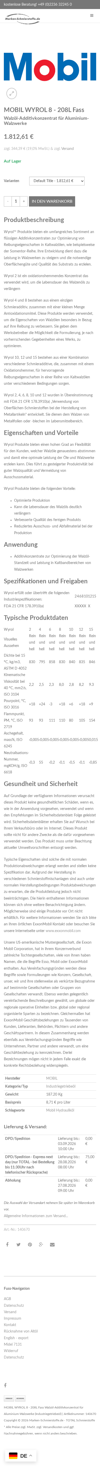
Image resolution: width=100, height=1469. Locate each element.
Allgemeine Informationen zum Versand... (36, 1216)
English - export (16, 1338)
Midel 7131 (13, 1344)
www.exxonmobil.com (63, 931)
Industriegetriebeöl (60, 1086)
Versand (67, 149)
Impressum (12, 1318)
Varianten (11, 181)
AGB (7, 1299)
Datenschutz (14, 1306)
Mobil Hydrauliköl (60, 1110)
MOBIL (51, 1078)
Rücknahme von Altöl (21, 1331)
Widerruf (11, 1351)
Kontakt (10, 1325)
